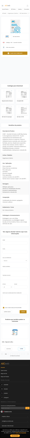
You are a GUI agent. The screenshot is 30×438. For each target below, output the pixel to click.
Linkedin (6, 393)
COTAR (21, 348)
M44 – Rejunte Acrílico (7, 342)
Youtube (6, 389)
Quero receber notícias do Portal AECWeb (13, 307)
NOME (4, 240)
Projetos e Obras (6, 416)
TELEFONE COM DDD (6, 275)
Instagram (6, 397)
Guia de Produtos (5, 9)
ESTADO (4, 284)
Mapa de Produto (5, 376)
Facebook (6, 384)
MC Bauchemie (23, 13)
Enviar (23, 311)
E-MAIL (4, 248)
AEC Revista (13, 9)
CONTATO (8, 348)
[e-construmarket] (6, 411)
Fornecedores (26, 9)
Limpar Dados (7, 311)
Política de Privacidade (20, 432)
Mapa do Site (4, 373)
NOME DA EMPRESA (6, 266)
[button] (2, 354)
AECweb (4, 13)
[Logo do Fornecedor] (7, 36)
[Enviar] (27, 408)
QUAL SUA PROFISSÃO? (7, 257)
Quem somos (4, 370)
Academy (20, 9)
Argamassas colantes (13, 13)
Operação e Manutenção (7, 425)
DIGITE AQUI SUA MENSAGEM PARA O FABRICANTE (12, 293)
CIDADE (15, 284)
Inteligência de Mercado (7, 421)
